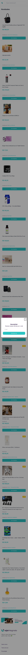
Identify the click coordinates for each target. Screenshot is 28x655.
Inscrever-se (14, 333)
